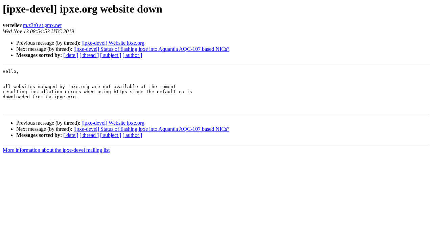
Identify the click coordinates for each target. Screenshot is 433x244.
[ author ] (132, 55)
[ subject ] (110, 55)
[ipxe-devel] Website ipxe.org (113, 43)
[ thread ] (89, 55)
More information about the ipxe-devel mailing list (56, 150)
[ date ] (70, 55)
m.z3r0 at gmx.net (42, 25)
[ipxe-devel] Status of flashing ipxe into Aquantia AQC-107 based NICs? (151, 49)
